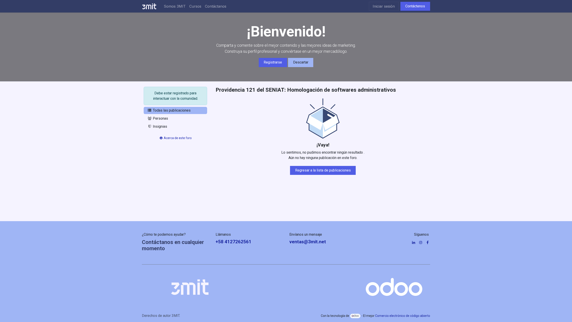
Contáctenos (415, 6)
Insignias (159, 126)
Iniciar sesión (384, 6)
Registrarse (273, 62)
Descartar (300, 62)
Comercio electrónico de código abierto (402, 316)
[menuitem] (174, 6)
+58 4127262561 (233, 241)
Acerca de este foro (177, 138)
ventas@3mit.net (307, 241)
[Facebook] (427, 242)
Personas (160, 118)
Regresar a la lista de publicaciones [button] (323, 170)
